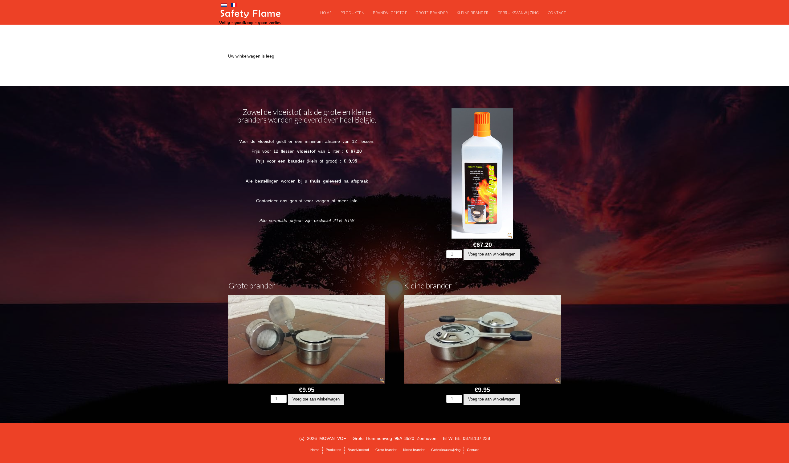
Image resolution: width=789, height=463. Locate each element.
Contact (557, 12)
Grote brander (431, 12)
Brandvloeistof (390, 12)
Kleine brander (473, 12)
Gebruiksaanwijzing (518, 12)
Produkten (353, 12)
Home (326, 12)
